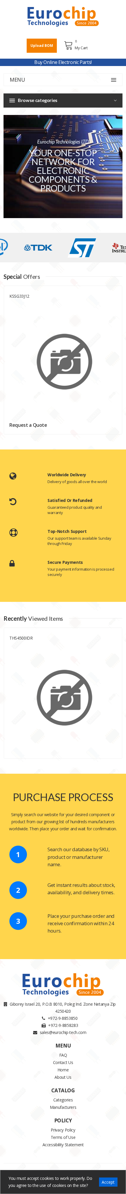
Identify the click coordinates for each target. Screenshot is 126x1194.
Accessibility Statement (63, 1144)
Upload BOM (41, 45)
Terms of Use (63, 1137)
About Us (63, 1077)
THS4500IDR (21, 638)
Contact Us (63, 1062)
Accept (108, 1182)
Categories (63, 1100)
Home (63, 1070)
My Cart (81, 47)
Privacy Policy (63, 1130)
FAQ (63, 1055)
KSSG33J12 (19, 296)
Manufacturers (63, 1107)
